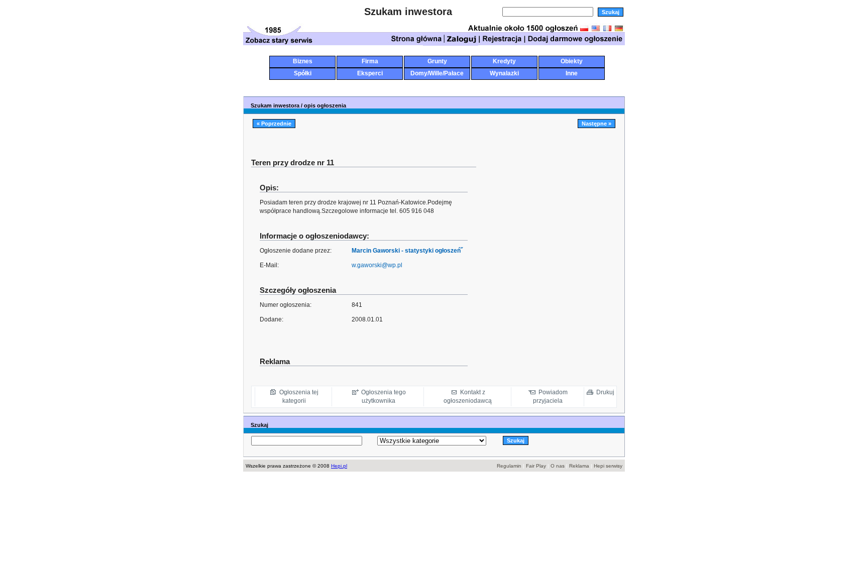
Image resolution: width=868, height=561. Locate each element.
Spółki (302, 73)
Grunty (437, 61)
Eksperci (370, 73)
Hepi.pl (339, 466)
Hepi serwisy (608, 466)
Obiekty (572, 61)
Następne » (596, 124)
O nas (558, 466)
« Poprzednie (274, 124)
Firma (370, 61)
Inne (572, 73)
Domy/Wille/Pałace (437, 73)
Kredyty (504, 61)
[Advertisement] (436, 84)
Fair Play (536, 466)
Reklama (579, 466)
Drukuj (605, 392)
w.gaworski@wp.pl (377, 265)
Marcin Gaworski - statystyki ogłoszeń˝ (407, 250)
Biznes (302, 61)
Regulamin (509, 466)
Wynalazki (504, 73)
